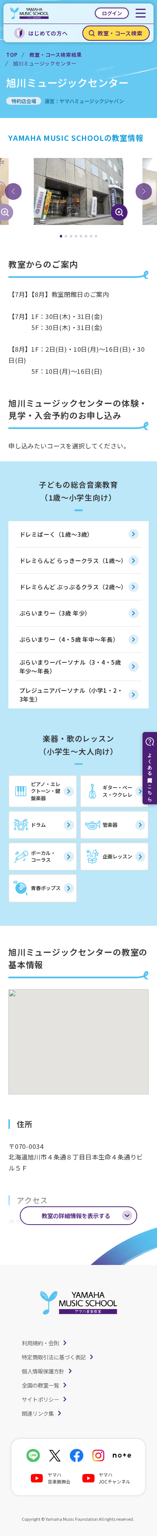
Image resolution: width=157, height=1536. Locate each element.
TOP (11, 54)
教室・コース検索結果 (55, 54)
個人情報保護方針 (43, 1371)
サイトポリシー (40, 1399)
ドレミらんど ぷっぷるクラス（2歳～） (73, 586)
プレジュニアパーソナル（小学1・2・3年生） (71, 694)
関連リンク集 (38, 1413)
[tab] (61, 236)
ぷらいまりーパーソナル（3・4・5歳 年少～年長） (70, 666)
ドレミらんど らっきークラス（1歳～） (73, 560)
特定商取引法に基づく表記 (54, 1357)
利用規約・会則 (40, 1343)
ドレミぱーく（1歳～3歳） (56, 534)
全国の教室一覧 (40, 1385)
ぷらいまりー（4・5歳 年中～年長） (69, 639)
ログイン (112, 13)
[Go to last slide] (13, 191)
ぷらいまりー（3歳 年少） (55, 613)
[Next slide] (143, 191)
